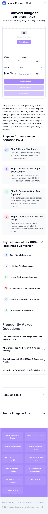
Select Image (24, 42)
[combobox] (39, 61)
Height (23, 57)
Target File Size (8, 74)
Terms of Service (26, 512)
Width (6, 57)
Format (6, 67)
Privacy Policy (10, 512)
